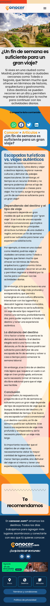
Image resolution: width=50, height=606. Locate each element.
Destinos (24, 583)
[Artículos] (40, 580)
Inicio (9, 583)
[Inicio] (9, 580)
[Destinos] (24, 580)
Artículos (29, 132)
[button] (44, 8)
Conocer (11, 132)
